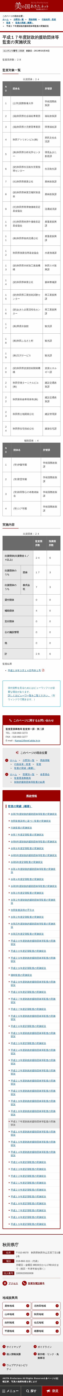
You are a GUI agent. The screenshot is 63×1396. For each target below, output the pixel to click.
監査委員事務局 (22, 778)
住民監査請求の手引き (22, 910)
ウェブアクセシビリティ (17, 1367)
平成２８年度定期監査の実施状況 (28, 992)
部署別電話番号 (36, 1283)
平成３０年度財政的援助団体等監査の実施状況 (33, 942)
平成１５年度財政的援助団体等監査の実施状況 (33, 1143)
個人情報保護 (14, 1354)
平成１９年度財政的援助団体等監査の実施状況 (33, 1103)
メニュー (13, 1391)
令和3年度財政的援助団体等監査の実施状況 (34, 886)
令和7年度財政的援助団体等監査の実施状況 (34, 814)
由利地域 (9, 1322)
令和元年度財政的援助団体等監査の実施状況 (33, 925)
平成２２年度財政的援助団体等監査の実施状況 (33, 1072)
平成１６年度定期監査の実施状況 (28, 1217)
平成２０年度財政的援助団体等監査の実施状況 (33, 1093)
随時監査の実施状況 (21, 975)
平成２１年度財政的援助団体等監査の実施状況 (33, 1082)
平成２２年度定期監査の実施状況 (28, 1176)
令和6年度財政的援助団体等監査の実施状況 (34, 841)
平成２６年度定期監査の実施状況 (28, 1026)
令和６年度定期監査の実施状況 (27, 848)
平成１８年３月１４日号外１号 (24, 670)
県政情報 (33, 19)
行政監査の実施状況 (21, 827)
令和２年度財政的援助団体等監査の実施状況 (33, 901)
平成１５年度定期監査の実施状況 (28, 1224)
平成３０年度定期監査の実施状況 (28, 951)
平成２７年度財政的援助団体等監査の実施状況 (33, 1001)
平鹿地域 (9, 1331)
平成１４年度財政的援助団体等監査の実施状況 (33, 1154)
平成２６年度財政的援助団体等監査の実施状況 (33, 1018)
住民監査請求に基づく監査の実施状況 (31, 821)
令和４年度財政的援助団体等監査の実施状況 (33, 871)
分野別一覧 (19, 19)
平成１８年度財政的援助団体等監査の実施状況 (33, 1113)
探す (34, 1391)
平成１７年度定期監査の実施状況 (28, 1210)
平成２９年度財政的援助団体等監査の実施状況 (33, 960)
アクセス (13, 1283)
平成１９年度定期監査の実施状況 (28, 1196)
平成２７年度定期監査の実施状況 (28, 1009)
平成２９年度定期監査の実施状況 (28, 968)
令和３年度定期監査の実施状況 (27, 893)
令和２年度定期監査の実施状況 (27, 917)
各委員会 (45, 774)
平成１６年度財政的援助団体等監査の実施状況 (33, 1133)
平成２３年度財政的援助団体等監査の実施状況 (33, 1062)
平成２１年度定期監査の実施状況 (28, 1182)
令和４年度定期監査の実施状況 (27, 879)
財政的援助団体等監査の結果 (29, 782)
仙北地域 (39, 1322)
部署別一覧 (28, 774)
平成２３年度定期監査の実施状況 (28, 1169)
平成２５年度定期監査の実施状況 (28, 1043)
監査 (8, 23)
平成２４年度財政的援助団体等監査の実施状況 (33, 1052)
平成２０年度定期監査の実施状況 (28, 1189)
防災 (55, 1391)
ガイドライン (45, 1347)
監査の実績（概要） (24, 23)
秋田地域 (39, 1314)
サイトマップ (14, 1347)
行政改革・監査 (49, 19)
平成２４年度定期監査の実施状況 (28, 1162)
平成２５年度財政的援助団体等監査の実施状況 (33, 1035)
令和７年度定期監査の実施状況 (27, 834)
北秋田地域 (40, 1305)
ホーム (6, 19)
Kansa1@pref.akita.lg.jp (27, 740)
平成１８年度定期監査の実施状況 (28, 1203)
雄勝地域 (39, 1331)
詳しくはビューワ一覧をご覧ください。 (29, 695)
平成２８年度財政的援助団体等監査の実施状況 (33, 983)
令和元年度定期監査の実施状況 (27, 934)
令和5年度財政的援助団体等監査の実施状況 (34, 855)
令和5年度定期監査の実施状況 (27, 862)
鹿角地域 (9, 1305)
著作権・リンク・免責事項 (48, 1356)
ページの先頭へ (57, 1381)
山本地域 (9, 1314)
